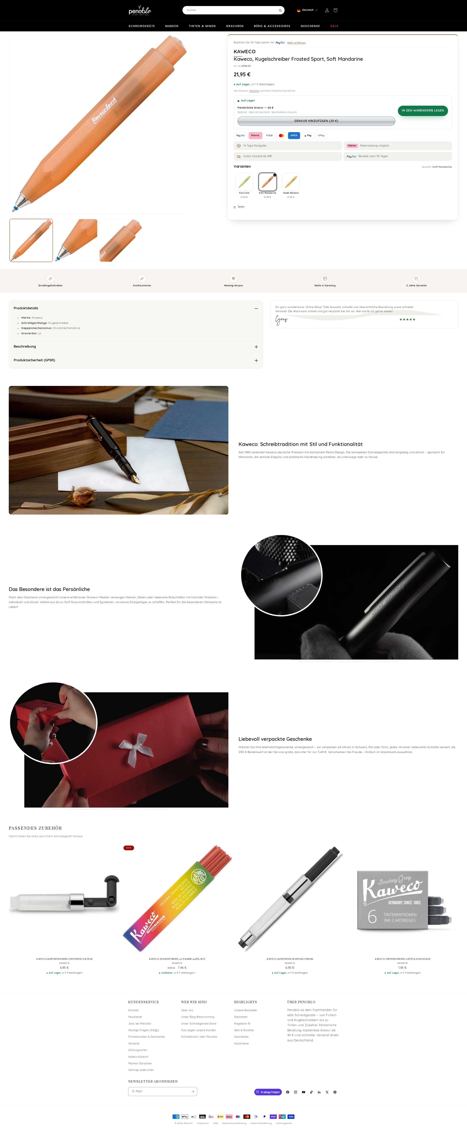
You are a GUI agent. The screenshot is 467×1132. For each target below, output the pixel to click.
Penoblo (188, 1123)
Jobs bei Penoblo (139, 1024)
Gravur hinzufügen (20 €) (316, 121)
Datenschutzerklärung (234, 1123)
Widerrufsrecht (138, 1057)
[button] (335, 10)
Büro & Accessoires (272, 26)
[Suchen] (280, 10)
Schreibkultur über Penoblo (199, 1037)
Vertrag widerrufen (141, 1070)
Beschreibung (25, 347)
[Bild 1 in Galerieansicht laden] (31, 240)
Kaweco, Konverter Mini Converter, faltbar (64, 958)
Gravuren (235, 26)
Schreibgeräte (142, 26)
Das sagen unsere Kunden (198, 1030)
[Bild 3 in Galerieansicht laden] (120, 240)
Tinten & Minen (202, 26)
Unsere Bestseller (245, 1010)
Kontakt (133, 1010)
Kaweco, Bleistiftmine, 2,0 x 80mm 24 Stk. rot (177, 958)
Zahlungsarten (137, 1050)
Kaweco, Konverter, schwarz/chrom (290, 958)
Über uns (187, 1010)
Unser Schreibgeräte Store (199, 1024)
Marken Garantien (140, 1063)
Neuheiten (241, 1017)
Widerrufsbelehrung (261, 1123)
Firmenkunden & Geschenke (146, 1037)
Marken (172, 26)
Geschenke (310, 26)
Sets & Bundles (244, 1030)
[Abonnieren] (192, 1091)
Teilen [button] (241, 207)
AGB (215, 1123)
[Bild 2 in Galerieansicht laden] (76, 240)
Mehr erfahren (296, 42)
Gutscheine (241, 1043)
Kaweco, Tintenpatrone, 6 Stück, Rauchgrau (403, 958)
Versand (254, 91)
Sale (334, 26)
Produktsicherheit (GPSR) (34, 360)
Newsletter (135, 1017)
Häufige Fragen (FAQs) (143, 1030)
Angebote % (242, 1024)
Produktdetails (26, 308)
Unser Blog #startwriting (197, 1017)
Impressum (203, 1123)
